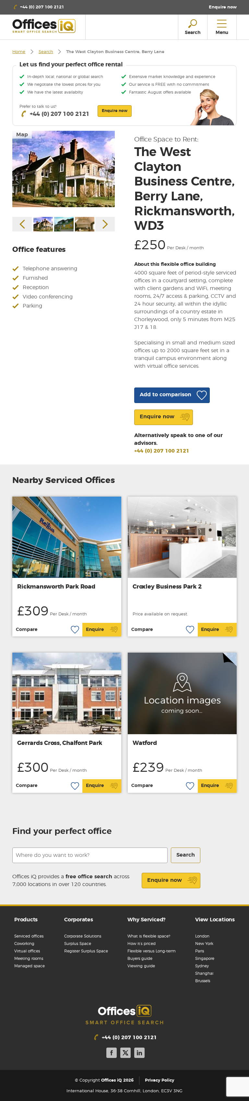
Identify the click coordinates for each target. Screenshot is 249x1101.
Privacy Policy (159, 1081)
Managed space (29, 966)
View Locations (215, 919)
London (202, 936)
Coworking (24, 944)
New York (204, 944)
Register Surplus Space (86, 951)
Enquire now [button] (114, 111)
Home (18, 52)
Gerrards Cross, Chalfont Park (59, 743)
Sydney (202, 966)
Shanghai (204, 973)
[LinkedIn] (139, 1054)
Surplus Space (77, 944)
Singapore (204, 959)
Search (46, 52)
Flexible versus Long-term (151, 951)
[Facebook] (111, 1054)
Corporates (78, 919)
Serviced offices (28, 936)
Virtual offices (27, 951)
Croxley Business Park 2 (167, 587)
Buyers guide (139, 959)
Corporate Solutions (82, 936)
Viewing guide (141, 966)
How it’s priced (141, 944)
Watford (145, 743)
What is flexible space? (148, 936)
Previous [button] (22, 224)
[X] (125, 1054)
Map (22, 134)
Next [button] (105, 224)
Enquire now (164, 880)
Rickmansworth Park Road (56, 587)
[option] (63, 169)
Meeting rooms (28, 959)
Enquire (95, 629)
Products (26, 919)
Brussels (202, 981)
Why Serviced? (146, 919)
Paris (199, 951)
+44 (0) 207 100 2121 (161, 451)
